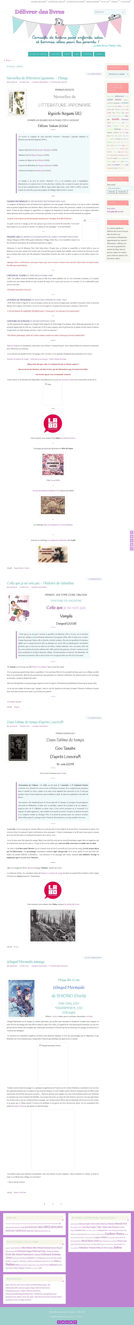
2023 (39, 1231)
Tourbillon (28, 1268)
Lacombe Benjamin (89, 1237)
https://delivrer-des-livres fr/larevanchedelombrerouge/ (26, 1285)
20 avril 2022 (24, 82)
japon (127, 132)
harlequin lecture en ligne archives (18, 1300)
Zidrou (118, 1247)
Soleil (7, 1268)
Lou (52, 480)
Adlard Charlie (74, 1224)
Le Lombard (13, 1261)
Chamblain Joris (80, 1230)
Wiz (40, 1268)
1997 (45, 1223)
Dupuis (56, 1251)
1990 (29, 1223)
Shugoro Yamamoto (45, 165)
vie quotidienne (116, 164)
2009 (26, 1227)
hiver (127, 126)
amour (118, 99)
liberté (112, 135)
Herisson (13, 966)
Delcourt (37, 1251)
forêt (123, 122)
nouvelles (112, 145)
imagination (109, 132)
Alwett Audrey (95, 1224)
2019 (23, 1230)
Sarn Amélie (97, 1244)
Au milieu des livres (68, 438)
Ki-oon (16, 947)
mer (115, 139)
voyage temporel (110, 168)
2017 (13, 1231)
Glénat (9, 1257)
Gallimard (37, 1255)
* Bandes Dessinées (40, 82)
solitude (120, 158)
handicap (109, 126)
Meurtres (118, 139)
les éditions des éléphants (33, 1261)
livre (116, 135)
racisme (115, 152)
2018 (18, 1230)
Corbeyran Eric (102, 1230)
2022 (36, 1231)
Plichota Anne (122, 1241)
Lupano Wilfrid (100, 1237)
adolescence (119, 96)
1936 (9, 1223)
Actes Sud (8, 1248)
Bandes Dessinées (38, 2)
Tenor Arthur (110, 1244)
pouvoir (117, 148)
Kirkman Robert (80, 1237)
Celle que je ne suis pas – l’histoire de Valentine (40, 583)
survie (114, 161)
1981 (24, 1223)
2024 (43, 1231)
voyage (126, 164)
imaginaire (126, 129)
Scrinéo (60, 1265)
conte (123, 106)
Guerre (126, 122)
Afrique (126, 96)
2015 (60, 1226)
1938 (12, 1223)
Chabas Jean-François (110, 1227)
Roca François (83, 1244)
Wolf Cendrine (108, 1248)
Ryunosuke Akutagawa (43, 150)
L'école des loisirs (51, 1258)
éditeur (22, 1182)
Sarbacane (53, 1265)
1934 (7, 1223)
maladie (112, 139)
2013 (47, 1226)
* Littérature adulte (58, 82)
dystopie (123, 109)
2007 (19, 1227)
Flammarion (28, 1254)
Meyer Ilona (115, 1237)
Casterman (20, 1251)
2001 (56, 1223)
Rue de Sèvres (44, 1265)
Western (116, 168)
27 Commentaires (94, 718)
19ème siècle (110, 96)
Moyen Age (126, 139)
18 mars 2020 (24, 726)
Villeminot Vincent (87, 1247)
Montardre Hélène (76, 1241)
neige (122, 142)
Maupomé (109, 1237)
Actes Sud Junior (16, 1248)
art (120, 103)
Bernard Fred (121, 1223)
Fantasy (109, 122)
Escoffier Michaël (81, 1234)
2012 (41, 1226)
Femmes (119, 122)
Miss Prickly (123, 1237)
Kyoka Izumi (41, 171)
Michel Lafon (50, 1261)
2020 (28, 1231)
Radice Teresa (75, 1244)
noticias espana (24, 1288)
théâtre (118, 161)
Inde (120, 132)
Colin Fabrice (89, 1230)
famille (115, 119)
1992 (32, 1223)
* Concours (125, 2)
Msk (60, 1261)
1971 (19, 1223)
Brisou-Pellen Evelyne (76, 1227)
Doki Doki (23, 1192)
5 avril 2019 (24, 966)
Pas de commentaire (93, 957)
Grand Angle (15, 1258)
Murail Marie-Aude (90, 1240)
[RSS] (131, 540)
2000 (53, 1223)
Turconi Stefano (118, 1244)
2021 (32, 1231)
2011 (35, 1227)
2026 (49, 1231)
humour (117, 129)
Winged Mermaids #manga (25, 962)
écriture (113, 112)
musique (109, 142)
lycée (127, 135)
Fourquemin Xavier (91, 1234)
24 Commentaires (94, 74)
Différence (117, 109)
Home (8, 60)
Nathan (10, 1264)
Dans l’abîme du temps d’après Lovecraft (35, 722)
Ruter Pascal (90, 1244)
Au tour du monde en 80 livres (46, 491)
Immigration (116, 132)
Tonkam (27, 568)
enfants (126, 112)
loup (124, 135)
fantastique (124, 119)
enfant (123, 112)
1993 (34, 1223)
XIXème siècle (121, 168)
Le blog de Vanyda (14, 702)
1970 (17, 1223)
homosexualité (110, 129)
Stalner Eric (104, 1244)
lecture (108, 135)
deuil (112, 109)
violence (122, 164)
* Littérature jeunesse (58, 966)
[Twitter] (131, 536)
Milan (56, 1261)
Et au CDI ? (105, 2)
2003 (7, 1227)
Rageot (30, 1265)
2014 (54, 1226)
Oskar (17, 1265)
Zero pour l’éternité (19, 1106)
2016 (8, 1230)
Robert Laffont (36, 1265)
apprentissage (116, 103)
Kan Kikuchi (39, 160)
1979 (22, 1223)
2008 (22, 1227)
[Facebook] (131, 532)
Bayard (59, 1248)
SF (111, 158)
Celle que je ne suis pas (39, 359)
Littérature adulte (56, 2)
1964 (14, 1223)
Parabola (70, 1317)
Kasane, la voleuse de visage (18, 359)
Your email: (111, 185)
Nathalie (13, 82)
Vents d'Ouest (35, 1268)
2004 (9, 1227)
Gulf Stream (23, 1258)
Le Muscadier (22, 1261)
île (122, 129)
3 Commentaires (94, 579)
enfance (118, 112)
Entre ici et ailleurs (40, 667)
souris (127, 158)
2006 (15, 1227)
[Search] (123, 12)
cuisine (108, 109)
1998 (48, 1223)
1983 (27, 1223)
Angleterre (125, 99)
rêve (123, 152)
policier (113, 148)
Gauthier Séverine (100, 1234)
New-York (126, 142)
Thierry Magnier (19, 1268)
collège (119, 106)
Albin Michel (26, 1248)
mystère (114, 142)
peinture (123, 145)
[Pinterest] (131, 549)
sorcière (123, 158)
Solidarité (115, 158)
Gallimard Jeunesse (51, 1254)
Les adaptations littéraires (57, 540)
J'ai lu (36, 1258)
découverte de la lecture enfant (50, 1297)
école (127, 109)
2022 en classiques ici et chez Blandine (58, 525)
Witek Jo (99, 1248)
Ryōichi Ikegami (13, 346)
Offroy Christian (103, 1241)
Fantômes (114, 122)
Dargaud (16, 707)
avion (54, 1016)
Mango (44, 1261)
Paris (120, 145)
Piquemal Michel (113, 1241)
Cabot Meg (85, 1227)
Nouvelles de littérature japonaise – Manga (37, 78)
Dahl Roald (110, 1230)
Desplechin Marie (118, 1230)
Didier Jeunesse (47, 1251)
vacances (126, 161)
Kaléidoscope (42, 1258)
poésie (108, 148)
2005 (12, 1227)
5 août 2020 (24, 587)
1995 (40, 1223)
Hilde (58, 480)
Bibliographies (92, 2)
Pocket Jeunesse (24, 1265)
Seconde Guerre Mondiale (117, 155)
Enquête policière (116, 116)
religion (119, 152)
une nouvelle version (66, 380)
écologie (109, 112)
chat (113, 106)
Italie (123, 132)
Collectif (95, 1230)
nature (118, 142)
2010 (30, 1227)
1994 (37, 1223)
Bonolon (31, 868)
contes (127, 106)
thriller (122, 161)
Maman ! (115, 2)
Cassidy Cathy (95, 1227)
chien (116, 106)
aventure (89, 1016)
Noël (108, 145)
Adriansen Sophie (84, 1224)
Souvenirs (109, 161)
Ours (116, 145)
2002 (59, 1223)
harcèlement (115, 126)
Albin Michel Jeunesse (41, 1248)
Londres (120, 135)
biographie (109, 106)
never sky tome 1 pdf (30, 1297)
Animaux (110, 103)
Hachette (30, 1258)
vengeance (109, 164)
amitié (110, 99)
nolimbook (38, 1294)
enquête (109, 116)
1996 (42, 1223)
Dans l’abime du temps (57, 359)
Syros (11, 1268)
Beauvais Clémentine (108, 1224)
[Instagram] (131, 544)
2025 (46, 1231)
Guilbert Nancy (114, 1233)
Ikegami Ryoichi (19, 568)
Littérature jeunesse (75, 2)
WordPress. (80, 1317)
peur (127, 145)
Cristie (63, 773)
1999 (51, 1223)
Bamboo (16, 1192)
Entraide (123, 116)
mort (122, 139)
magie (108, 139)
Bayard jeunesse (10, 1251)
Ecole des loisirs (14, 1254)
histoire (122, 126)
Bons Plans (111, 209)
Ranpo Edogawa (37, 155)
